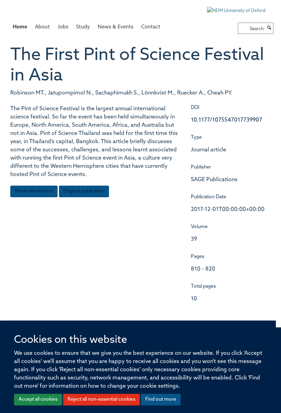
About (42, 27)
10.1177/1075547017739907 (226, 120)
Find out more (160, 399)
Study (83, 27)
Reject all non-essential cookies (101, 399)
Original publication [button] (84, 191)
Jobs (63, 27)
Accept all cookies (38, 399)
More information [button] (34, 191)
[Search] (269, 28)
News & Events (115, 27)
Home (20, 27)
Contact (150, 27)
